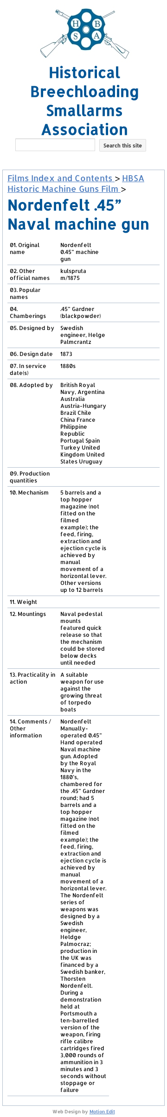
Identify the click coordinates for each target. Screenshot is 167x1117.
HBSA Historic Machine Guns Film (75, 183)
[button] (84, 159)
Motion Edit (102, 1111)
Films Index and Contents (61, 177)
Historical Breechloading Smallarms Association (84, 101)
